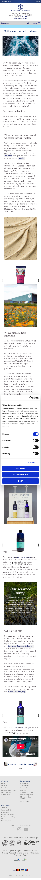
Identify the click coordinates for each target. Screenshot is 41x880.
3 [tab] (19, 563)
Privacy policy (24, 783)
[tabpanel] (20, 278)
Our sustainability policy (9, 790)
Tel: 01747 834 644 (26, 802)
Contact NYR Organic (27, 792)
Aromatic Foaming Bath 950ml (20, 557)
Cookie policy (24, 785)
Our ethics (4, 788)
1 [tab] (13, 563)
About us (4, 785)
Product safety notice (26, 795)
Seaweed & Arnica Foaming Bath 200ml (20, 728)
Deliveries (23, 790)
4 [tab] (22, 563)
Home (3, 783)
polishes (8, 156)
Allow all (20, 468)
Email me (24, 18)
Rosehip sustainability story (8, 817)
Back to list (22, 764)
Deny (20, 481)
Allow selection (20, 475)
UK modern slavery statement (26, 797)
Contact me (5, 23)
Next (38, 280)
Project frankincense (7, 814)
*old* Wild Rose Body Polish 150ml (20, 293)
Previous (3, 280)
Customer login (6, 1)
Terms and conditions (26, 788)
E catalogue (5, 812)
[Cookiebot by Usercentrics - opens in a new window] (29, 397)
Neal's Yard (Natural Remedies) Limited (22, 876)
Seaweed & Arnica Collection (20, 646)
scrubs (21, 158)
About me (17, 18)
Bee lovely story (6, 821)
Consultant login (6, 810)
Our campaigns (6, 792)
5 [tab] (25, 563)
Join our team (5, 795)
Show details (29, 462)
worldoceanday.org (16, 692)
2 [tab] (16, 563)
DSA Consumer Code (26, 854)
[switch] (36, 440)
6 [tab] (28, 563)
